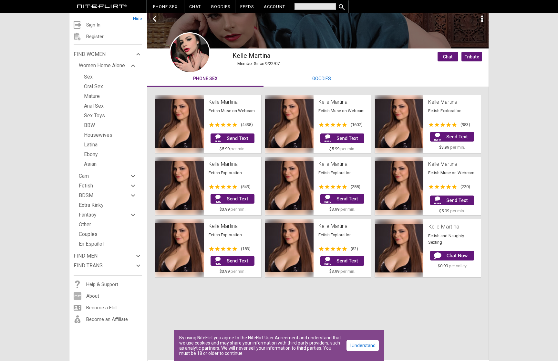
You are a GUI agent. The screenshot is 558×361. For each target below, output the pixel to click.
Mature (92, 96)
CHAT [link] (195, 6)
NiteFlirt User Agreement (273, 337)
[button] (108, 17)
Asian (90, 164)
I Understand (363, 345)
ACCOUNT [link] (274, 6)
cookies (202, 342)
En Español (91, 244)
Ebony (91, 154)
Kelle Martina (443, 226)
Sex (88, 77)
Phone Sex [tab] (205, 78)
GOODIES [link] (221, 6)
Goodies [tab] (321, 78)
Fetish (86, 186)
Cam (84, 176)
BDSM (86, 195)
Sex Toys (94, 115)
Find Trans (88, 265)
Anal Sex (94, 106)
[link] (102, 7)
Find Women (90, 54)
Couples (88, 234)
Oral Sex (93, 86)
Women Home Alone (102, 65)
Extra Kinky (91, 205)
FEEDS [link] (247, 6)
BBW (89, 125)
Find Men (86, 256)
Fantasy (88, 215)
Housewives (98, 135)
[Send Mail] (232, 138)
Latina (91, 145)
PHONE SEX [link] (165, 6)
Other (85, 224)
